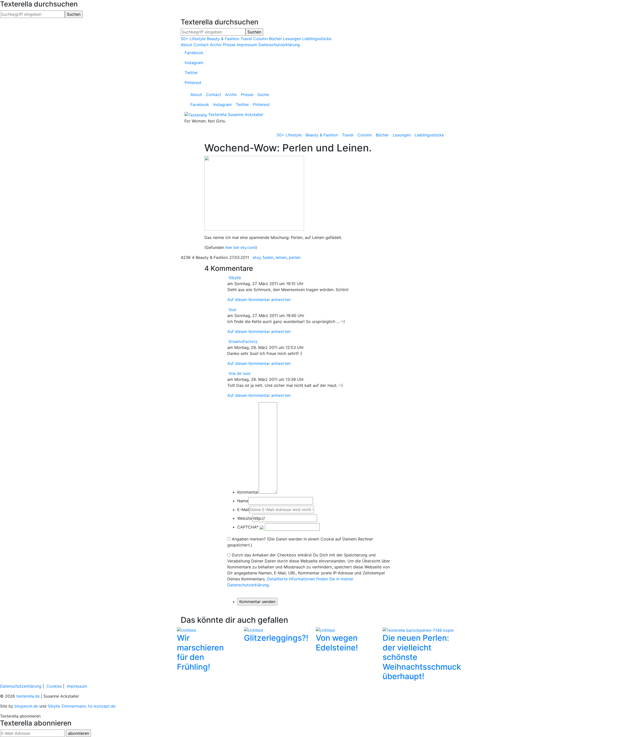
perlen (295, 257)
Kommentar (248, 492)
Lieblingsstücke (316, 38)
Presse (229, 44)
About (186, 44)
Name (242, 500)
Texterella (217, 114)
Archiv (216, 44)
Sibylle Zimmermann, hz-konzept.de (81, 706)
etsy (256, 257)
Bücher (275, 38)
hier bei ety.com (240, 247)
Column (260, 38)
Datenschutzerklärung (279, 44)
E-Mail (243, 509)
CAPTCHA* (247, 527)
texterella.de (28, 696)
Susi (232, 309)
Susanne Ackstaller (245, 114)
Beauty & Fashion (223, 38)
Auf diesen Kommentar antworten (259, 299)
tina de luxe (239, 373)
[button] (198, 655)
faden (268, 257)
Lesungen (292, 38)
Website (244, 518)
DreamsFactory (243, 341)
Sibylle (235, 277)
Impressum (247, 44)
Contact (201, 44)
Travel (246, 38)
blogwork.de (26, 706)
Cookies (54, 686)
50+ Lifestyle (193, 38)
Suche (263, 94)
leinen (281, 257)
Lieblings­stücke (429, 134)
